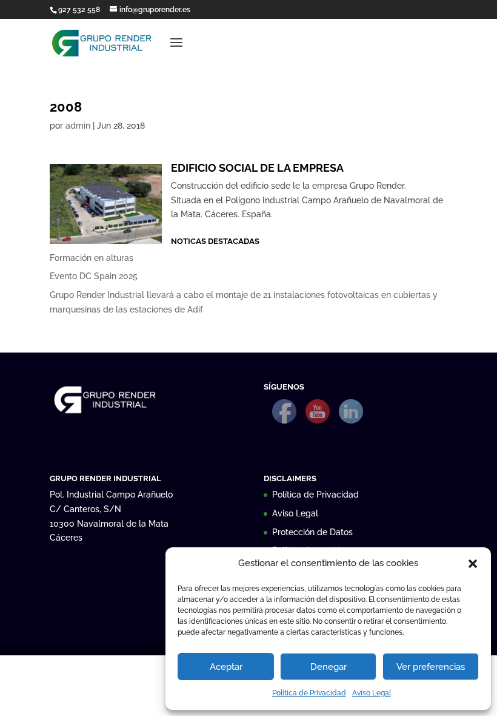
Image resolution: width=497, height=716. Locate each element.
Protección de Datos (312, 532)
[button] (473, 564)
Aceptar (226, 666)
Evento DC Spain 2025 (94, 276)
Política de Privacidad (309, 693)
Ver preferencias (430, 666)
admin (77, 125)
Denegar (328, 666)
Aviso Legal (371, 693)
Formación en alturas (91, 258)
